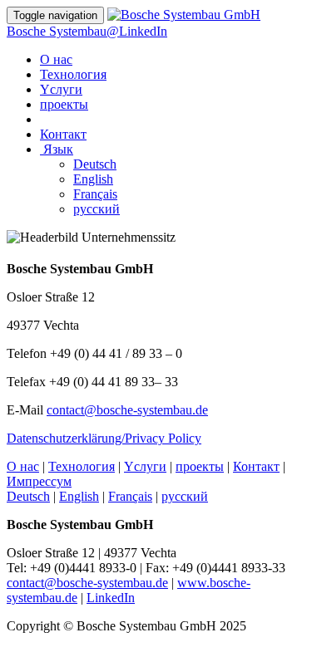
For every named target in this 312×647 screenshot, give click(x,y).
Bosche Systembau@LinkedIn (87, 31)
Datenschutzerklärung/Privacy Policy (104, 438)
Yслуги (61, 89)
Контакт (63, 134)
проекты (64, 104)
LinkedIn (111, 598)
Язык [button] (58, 149)
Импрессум (39, 481)
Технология (73, 74)
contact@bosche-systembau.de (127, 410)
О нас (56, 59)
